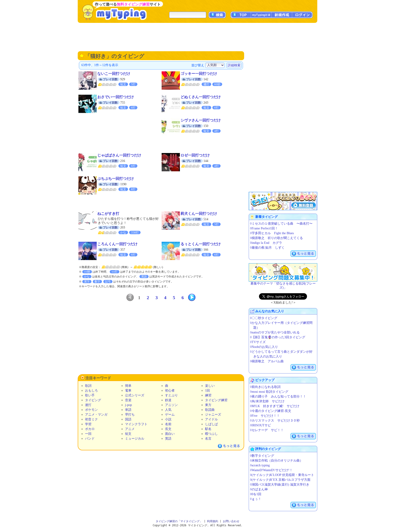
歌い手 (90, 395)
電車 (128, 390)
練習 (208, 395)
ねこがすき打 (108, 213)
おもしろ (91, 390)
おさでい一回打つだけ (115, 97)
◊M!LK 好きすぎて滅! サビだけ (274, 406)
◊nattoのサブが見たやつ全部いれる (275, 332)
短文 (128, 433)
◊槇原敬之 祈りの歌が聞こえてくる (276, 238)
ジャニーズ (213, 414)
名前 (168, 424)
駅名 (208, 429)
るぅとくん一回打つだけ (201, 244)
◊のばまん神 (259, 489)
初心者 (170, 390)
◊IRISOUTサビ (260, 425)
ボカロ (90, 429)
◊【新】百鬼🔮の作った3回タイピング (277, 337)
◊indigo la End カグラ (266, 243)
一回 (88, 433)
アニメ (130, 429)
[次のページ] (191, 297)
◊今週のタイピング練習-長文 (270, 411)
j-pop (128, 405)
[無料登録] (283, 201)
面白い (170, 433)
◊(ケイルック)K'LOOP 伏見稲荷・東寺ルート (282, 475)
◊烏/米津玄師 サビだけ (267, 401)
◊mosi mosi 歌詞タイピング (269, 391)
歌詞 (88, 385)
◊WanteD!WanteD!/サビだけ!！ (271, 470)
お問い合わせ (231, 521)
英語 (168, 438)
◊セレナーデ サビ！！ (267, 430)
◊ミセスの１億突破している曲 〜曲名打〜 (281, 223)
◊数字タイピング (262, 455)
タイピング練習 (216, 400)
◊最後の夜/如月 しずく (267, 247)
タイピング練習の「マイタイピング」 (179, 521)
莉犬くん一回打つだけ (199, 213)
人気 (168, 409)
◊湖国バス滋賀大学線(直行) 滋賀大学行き (279, 484)
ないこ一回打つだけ (113, 73)
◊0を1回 (255, 494)
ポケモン (91, 409)
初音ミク (91, 419)
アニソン (171, 405)
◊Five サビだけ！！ (265, 415)
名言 (208, 438)
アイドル (211, 419)
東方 (208, 405)
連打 (88, 405)
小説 (168, 419)
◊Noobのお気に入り (264, 347)
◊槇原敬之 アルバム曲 (267, 361)
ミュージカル (134, 438)
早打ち (130, 414)
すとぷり (171, 395)
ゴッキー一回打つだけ (199, 73)
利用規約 (212, 521)
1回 (207, 390)
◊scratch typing (260, 465)
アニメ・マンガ (96, 414)
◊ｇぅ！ (255, 499)
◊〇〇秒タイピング (263, 318)
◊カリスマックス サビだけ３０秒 (275, 420)
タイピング (93, 400)
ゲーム (170, 414)
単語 (128, 409)
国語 (128, 419)
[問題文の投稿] (283, 272)
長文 (168, 429)
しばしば (211, 424)
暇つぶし (211, 433)
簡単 (128, 385)
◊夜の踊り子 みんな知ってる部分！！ (278, 396)
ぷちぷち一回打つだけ (115, 178)
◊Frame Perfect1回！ (264, 228)
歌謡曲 (210, 409)
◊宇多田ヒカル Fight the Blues (272, 233)
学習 (88, 424)
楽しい (210, 385)
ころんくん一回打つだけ (117, 244)
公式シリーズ (134, 395)
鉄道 (168, 400)
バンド (90, 438)
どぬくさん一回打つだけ (201, 97)
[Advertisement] (197, 36)
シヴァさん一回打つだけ (201, 120)
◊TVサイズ (258, 342)
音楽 (128, 400)
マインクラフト (136, 424)
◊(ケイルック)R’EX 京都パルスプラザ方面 (280, 479)
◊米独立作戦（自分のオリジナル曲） (276, 460)
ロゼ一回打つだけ (195, 155)
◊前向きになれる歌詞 (265, 387)
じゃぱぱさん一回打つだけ (119, 155)
